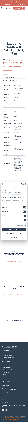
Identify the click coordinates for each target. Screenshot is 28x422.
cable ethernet (16, 63)
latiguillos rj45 (20, 65)
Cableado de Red (11, 60)
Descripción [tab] (6, 74)
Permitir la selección (14, 233)
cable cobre (9, 63)
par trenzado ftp (10, 66)
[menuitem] (11, 1)
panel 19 (4, 66)
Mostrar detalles (20, 225)
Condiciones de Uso (14, 419)
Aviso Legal (7, 417)
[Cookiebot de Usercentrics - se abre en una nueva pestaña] (20, 184)
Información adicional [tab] (8, 77)
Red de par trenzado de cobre (16, 62)
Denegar (14, 237)
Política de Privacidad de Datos (16, 417)
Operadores (5, 378)
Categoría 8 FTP (18, 60)
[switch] (24, 211)
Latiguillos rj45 (6, 62)
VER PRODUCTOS (21, 4)
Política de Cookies (5, 419)
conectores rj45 (13, 65)
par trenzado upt (18, 66)
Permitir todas (14, 229)
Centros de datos (6, 381)
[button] (24, 8)
